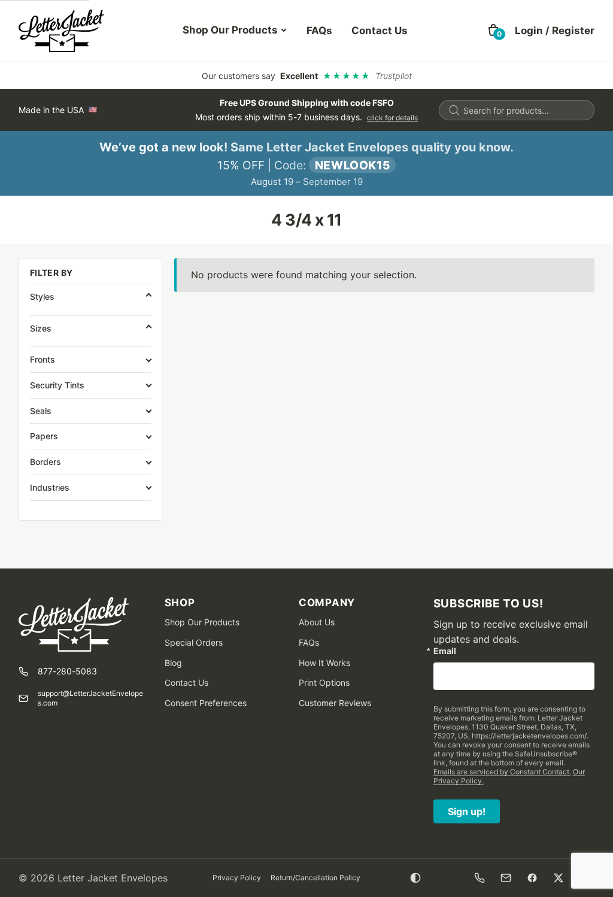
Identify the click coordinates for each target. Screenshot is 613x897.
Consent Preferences (206, 703)
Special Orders (194, 642)
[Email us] (505, 877)
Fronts (42, 359)
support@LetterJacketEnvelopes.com (90, 698)
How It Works (324, 663)
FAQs (319, 31)
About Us (317, 622)
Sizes (40, 328)
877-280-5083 (67, 671)
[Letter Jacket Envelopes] (61, 31)
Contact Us (379, 31)
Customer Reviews (335, 703)
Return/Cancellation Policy (315, 877)
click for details (392, 117)
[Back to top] (584, 877)
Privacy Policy (237, 877)
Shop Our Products (230, 30)
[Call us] (479, 877)
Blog (173, 663)
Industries (49, 487)
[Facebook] (532, 877)
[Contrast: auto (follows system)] (415, 877)
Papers (44, 436)
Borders (45, 462)
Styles (42, 296)
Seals (40, 411)
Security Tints (57, 385)
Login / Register (554, 31)
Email (444, 651)
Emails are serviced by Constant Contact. (502, 771)
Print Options (324, 682)
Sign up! (466, 811)
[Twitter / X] (558, 877)
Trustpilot (393, 76)
